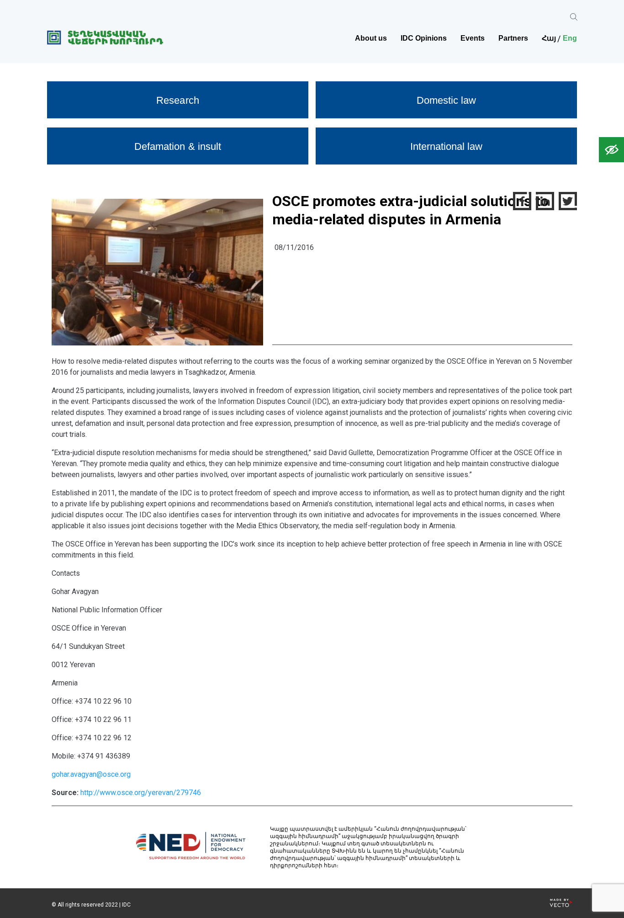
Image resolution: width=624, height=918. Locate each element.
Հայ (549, 38)
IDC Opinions (424, 38)
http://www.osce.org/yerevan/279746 (140, 792)
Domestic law (446, 100)
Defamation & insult (177, 146)
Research (177, 100)
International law (446, 146)
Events (472, 38)
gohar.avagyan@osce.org (91, 774)
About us (371, 38)
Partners (513, 38)
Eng (570, 38)
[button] (611, 149)
